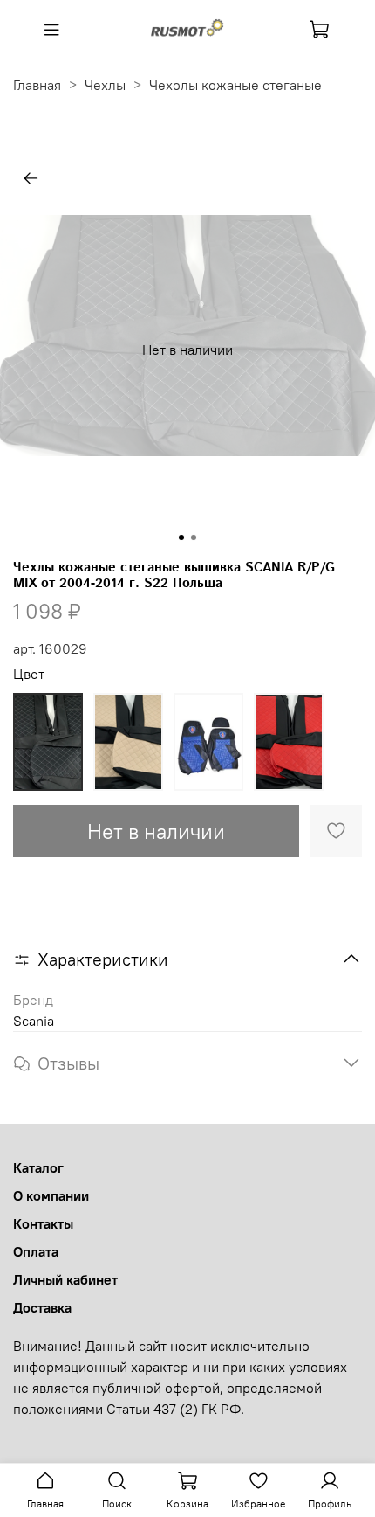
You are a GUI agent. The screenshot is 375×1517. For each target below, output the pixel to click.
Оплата (35, 1251)
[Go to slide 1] (181, 537)
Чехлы (105, 85)
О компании (51, 1195)
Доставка (42, 1307)
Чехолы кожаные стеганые (235, 85)
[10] (48, 742)
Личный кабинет (65, 1279)
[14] (128, 742)
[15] (208, 742)
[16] (289, 742)
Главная (37, 85)
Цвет (28, 674)
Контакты (43, 1223)
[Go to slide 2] (193, 537)
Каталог (38, 1167)
